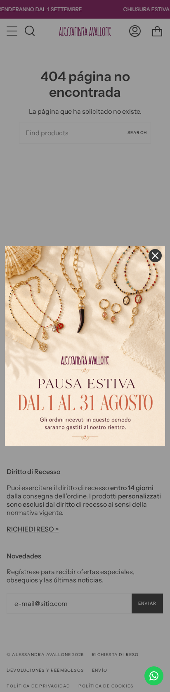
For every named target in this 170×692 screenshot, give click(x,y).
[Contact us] (153, 675)
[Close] (155, 256)
